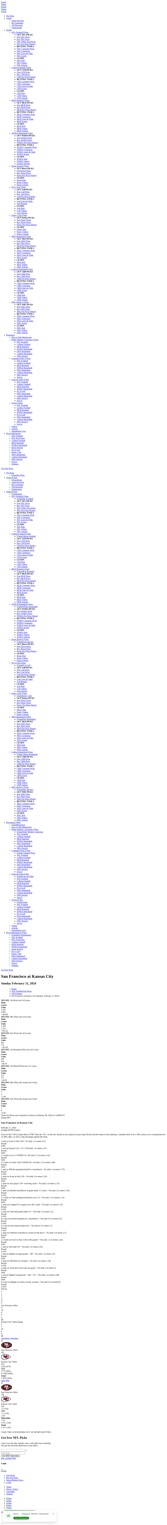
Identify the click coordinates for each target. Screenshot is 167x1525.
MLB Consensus (24, 588)
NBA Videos (22, 747)
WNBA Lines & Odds (26, 625)
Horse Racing (17, 639)
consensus (5, 1338)
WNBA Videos (23, 635)
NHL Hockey (17, 787)
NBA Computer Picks (26, 733)
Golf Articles (22, 691)
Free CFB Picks (23, 541)
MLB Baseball (17, 569)
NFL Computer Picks (25, 515)
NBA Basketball (18, 717)
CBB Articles (22, 785)
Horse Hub (21, 656)
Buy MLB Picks (23, 578)
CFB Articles (22, 567)
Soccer (19, 872)
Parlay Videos (22, 712)
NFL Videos (22, 529)
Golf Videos (22, 689)
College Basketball (19, 752)
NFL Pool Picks (18, 940)
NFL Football (17, 496)
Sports (8, 30)
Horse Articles (22, 660)
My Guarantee (17, 485)
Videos (14, 926)
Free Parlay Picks (24, 700)
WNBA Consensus (24, 623)
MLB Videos (22, 599)
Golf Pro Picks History (26, 675)
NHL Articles (22, 820)
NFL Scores (22, 522)
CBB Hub (21, 780)
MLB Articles (22, 602)
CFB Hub (21, 562)
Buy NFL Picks (23, 506)
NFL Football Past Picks (21, 991)
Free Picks (10, 1475)
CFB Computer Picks (25, 550)
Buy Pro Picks (12, 1478)
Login (3, 2)
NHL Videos (22, 818)
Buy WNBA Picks (24, 614)
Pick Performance (13, 433)
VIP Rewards (17, 487)
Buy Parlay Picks (24, 703)
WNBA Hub (22, 632)
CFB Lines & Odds (25, 555)
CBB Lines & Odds (25, 773)
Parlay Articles (23, 714)
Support (9, 1494)
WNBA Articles (23, 637)
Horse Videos (22, 658)
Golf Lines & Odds (25, 679)
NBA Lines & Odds (25, 738)
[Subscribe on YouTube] (8, 1498)
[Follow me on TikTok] (8, 1508)
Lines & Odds (17, 874)
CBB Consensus (23, 771)
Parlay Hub (21, 710)
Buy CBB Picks (23, 761)
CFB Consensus (23, 553)
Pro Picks (10, 16)
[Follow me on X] (8, 1501)
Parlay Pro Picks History (27, 705)
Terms (8, 1487)
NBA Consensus (24, 736)
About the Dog (17, 482)
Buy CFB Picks (23, 543)
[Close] (2, 1469)
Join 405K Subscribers (10, 1456)
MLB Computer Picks (26, 585)
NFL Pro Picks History (26, 510)
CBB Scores (22, 775)
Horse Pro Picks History (27, 651)
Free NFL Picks (23, 503)
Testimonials (16, 489)
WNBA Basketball (19, 604)
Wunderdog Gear (18, 930)
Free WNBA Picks (24, 611)
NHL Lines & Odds (25, 808)
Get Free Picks (7, 468)
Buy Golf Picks (23, 672)
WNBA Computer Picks (27, 621)
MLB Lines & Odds (25, 590)
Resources (10, 335)
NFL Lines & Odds (25, 520)
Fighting (14, 965)
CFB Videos (22, 564)
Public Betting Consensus (22, 829)
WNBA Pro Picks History (27, 616)
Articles (14, 928)
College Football (18, 534)
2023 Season (16, 993)
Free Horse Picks (24, 646)
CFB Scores (22, 557)
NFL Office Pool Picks (26, 508)
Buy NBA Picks (23, 726)
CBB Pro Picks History (26, 764)
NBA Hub (21, 745)
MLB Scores (22, 592)
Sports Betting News (14, 1480)
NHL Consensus (23, 806)
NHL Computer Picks (26, 804)
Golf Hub (21, 686)
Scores (14, 900)
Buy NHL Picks (23, 797)
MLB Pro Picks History (26, 581)
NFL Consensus (23, 517)
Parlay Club (16, 693)
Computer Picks (18, 850)
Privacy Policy (12, 1489)
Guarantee (10, 1491)
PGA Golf (15, 663)
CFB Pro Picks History (26, 546)
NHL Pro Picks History (26, 799)
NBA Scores (22, 740)
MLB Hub (21, 597)
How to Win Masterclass (21, 827)
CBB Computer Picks (26, 768)
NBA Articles (22, 750)
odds (3, 1380)
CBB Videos (22, 782)
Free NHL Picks (23, 794)
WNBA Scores (23, 628)
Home (14, 989)
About (8, 18)
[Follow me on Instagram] (8, 1503)
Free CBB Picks (23, 759)
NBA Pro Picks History (26, 729)
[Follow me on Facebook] (8, 1505)
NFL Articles (22, 531)
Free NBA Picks (23, 724)
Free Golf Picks (23, 670)
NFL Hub (21, 527)
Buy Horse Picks (24, 649)
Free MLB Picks (23, 576)
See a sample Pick (8, 1458)
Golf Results (22, 682)
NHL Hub (21, 815)
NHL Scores (22, 811)
